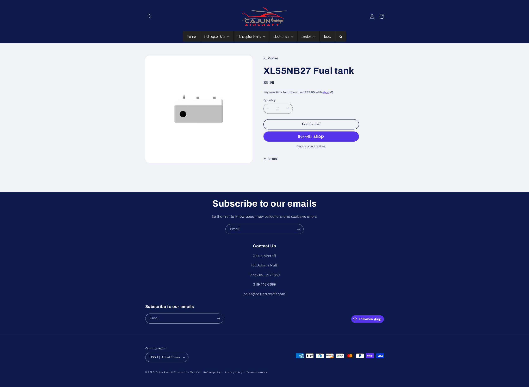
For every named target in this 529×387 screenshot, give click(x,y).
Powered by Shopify (186, 372)
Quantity (269, 100)
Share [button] (272, 158)
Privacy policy (233, 372)
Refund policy (212, 372)
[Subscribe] (298, 229)
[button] (150, 16)
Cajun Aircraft (164, 372)
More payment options (311, 146)
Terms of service (257, 372)
